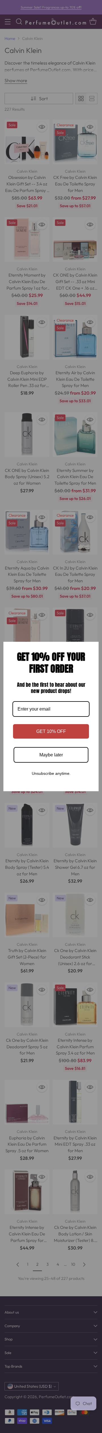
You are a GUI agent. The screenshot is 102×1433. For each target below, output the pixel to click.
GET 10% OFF (51, 731)
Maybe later (51, 754)
